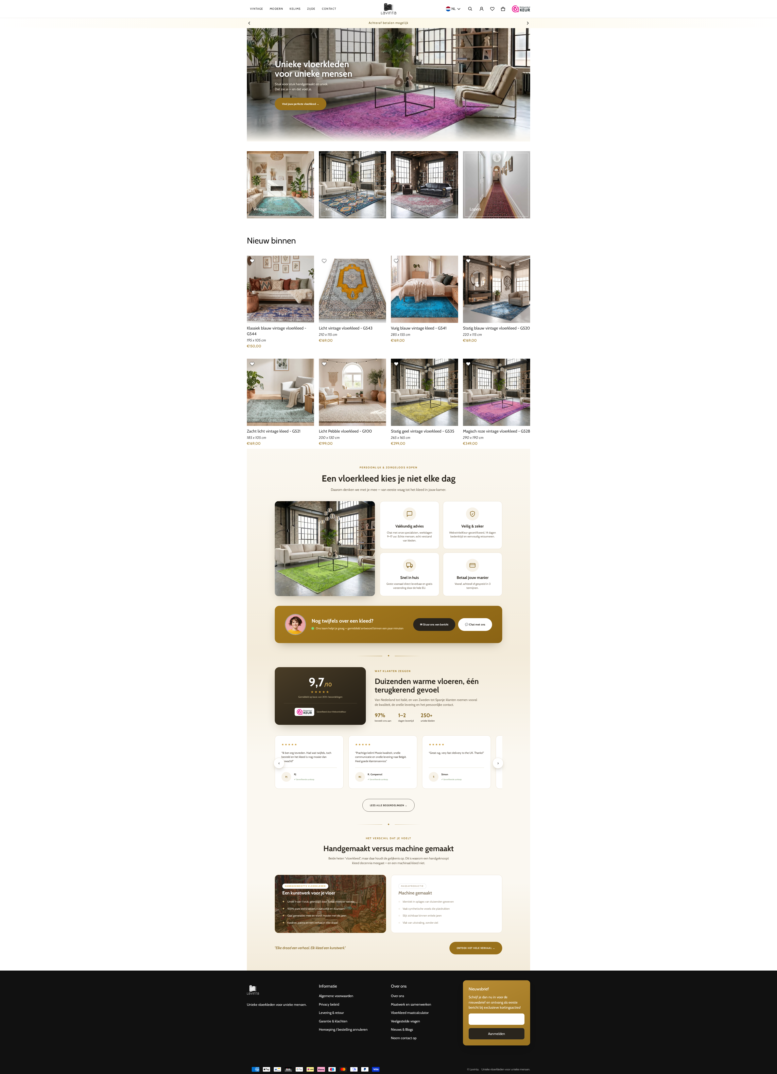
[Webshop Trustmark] (521, 8)
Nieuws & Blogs (402, 1029)
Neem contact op (403, 1038)
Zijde (311, 9)
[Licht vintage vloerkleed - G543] (352, 289)
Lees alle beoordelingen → (388, 805)
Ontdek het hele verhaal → (476, 948)
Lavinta (474, 1069)
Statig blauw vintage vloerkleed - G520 (496, 328)
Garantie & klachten (333, 1021)
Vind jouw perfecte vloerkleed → (300, 103)
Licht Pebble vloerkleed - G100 (345, 431)
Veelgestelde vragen (405, 1021)
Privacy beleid (329, 1004)
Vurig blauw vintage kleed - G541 (419, 328)
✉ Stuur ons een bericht (434, 624)
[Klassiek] (424, 184)
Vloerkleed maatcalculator (410, 1013)
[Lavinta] (388, 9)
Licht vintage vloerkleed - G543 (346, 328)
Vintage (256, 9)
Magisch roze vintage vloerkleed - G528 (496, 431)
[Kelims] (352, 184)
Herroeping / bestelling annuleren (343, 1029)
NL (453, 9)
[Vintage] (280, 184)
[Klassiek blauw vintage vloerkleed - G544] (280, 289)
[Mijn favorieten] (492, 8)
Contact (329, 9)
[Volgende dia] (527, 23)
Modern (276, 9)
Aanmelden (496, 1034)
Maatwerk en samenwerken (411, 1004)
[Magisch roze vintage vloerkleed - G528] (496, 392)
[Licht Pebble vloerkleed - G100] (352, 392)
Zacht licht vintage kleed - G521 (273, 431)
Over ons (397, 996)
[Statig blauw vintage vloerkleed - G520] (496, 289)
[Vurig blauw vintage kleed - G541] (424, 289)
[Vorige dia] (249, 23)
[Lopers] (496, 184)
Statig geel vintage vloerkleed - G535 (422, 431)
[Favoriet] (252, 261)
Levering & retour (331, 1013)
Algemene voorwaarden (336, 996)
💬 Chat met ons (475, 624)
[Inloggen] (481, 9)
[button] (470, 9)
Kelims (295, 9)
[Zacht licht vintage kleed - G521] (280, 392)
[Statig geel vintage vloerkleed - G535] (424, 392)
